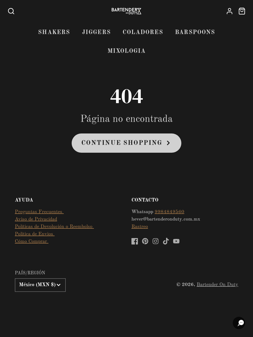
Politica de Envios (35, 234)
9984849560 (169, 211)
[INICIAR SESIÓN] (229, 11)
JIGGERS (96, 33)
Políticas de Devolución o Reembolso (54, 226)
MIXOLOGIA (126, 51)
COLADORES (143, 33)
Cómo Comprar (31, 241)
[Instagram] (155, 241)
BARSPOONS (195, 33)
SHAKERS (54, 33)
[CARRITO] (242, 11)
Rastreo (139, 226)
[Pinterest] (145, 241)
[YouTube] (176, 241)
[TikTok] (166, 241)
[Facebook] (134, 241)
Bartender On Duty (217, 284)
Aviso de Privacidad (36, 219)
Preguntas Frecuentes (39, 211)
